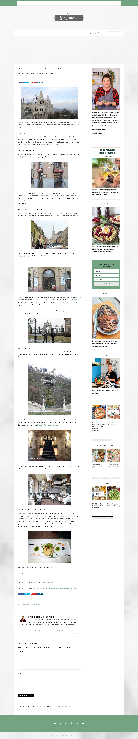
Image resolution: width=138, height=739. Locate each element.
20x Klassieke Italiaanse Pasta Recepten (98, 506)
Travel (24, 602)
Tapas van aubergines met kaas (97, 466)
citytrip (28, 604)
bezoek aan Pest (47, 582)
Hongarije (33, 604)
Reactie (21, 651)
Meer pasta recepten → (103, 517)
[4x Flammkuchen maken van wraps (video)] (113, 462)
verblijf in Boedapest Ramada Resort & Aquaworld (60, 588)
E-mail (20, 680)
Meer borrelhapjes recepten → (106, 477)
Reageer (46, 77)
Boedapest (23, 604)
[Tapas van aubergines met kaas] (99, 462)
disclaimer (77, 735)
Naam (20, 673)
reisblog (38, 604)
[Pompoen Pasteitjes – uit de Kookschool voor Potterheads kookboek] (99, 412)
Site (19, 688)
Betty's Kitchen (69, 18)
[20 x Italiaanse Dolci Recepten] (113, 412)
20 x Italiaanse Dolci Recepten (112, 424)
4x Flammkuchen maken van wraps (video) (113, 466)
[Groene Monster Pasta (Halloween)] (113, 493)
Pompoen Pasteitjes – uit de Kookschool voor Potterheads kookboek (98, 426)
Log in (84, 735)
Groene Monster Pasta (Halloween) (113, 505)
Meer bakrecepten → (102, 440)
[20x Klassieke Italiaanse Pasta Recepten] (99, 493)
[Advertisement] (69, 50)
